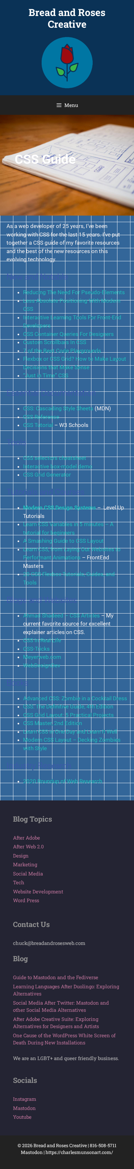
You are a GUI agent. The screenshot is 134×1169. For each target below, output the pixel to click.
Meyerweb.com (42, 657)
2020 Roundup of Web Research (62, 781)
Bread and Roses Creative (67, 18)
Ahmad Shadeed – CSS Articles (61, 615)
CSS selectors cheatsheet (54, 458)
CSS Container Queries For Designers (68, 334)
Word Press (26, 900)
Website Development (38, 891)
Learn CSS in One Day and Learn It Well (70, 731)
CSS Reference (41, 417)
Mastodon (24, 1108)
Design (21, 855)
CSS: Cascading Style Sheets (58, 408)
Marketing (25, 864)
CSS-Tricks (36, 648)
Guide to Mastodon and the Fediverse (55, 977)
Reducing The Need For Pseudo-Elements (74, 292)
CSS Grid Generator (47, 474)
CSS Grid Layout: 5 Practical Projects (68, 715)
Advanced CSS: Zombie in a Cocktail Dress (75, 698)
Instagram (24, 1099)
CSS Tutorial (38, 425)
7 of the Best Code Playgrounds (62, 350)
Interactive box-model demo (57, 466)
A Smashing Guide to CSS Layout (63, 541)
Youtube (22, 1117)
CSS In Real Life (42, 640)
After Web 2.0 (28, 846)
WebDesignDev (41, 665)
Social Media (28, 873)
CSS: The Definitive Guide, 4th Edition (68, 706)
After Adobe (26, 837)
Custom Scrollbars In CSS (54, 342)
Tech (18, 882)
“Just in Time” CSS (45, 375)
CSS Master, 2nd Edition (52, 723)
